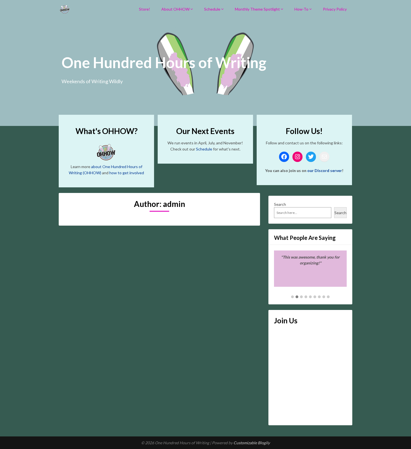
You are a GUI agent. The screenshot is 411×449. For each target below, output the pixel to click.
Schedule (212, 9)
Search (280, 204)
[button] (292, 297)
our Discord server (324, 170)
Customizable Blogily (251, 442)
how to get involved (126, 172)
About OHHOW (175, 9)
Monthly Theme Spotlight (257, 9)
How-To (301, 9)
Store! (144, 9)
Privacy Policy (335, 9)
